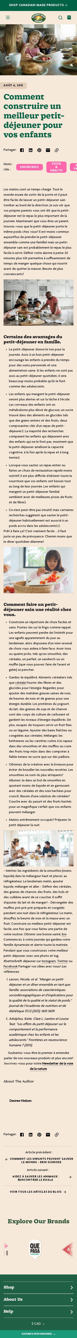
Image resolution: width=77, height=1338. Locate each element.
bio (64, 934)
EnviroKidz (29, 167)
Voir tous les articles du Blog (36, 1192)
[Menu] (8, 17)
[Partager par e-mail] (48, 150)
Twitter (62, 961)
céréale (20, 683)
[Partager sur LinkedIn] (30, 150)
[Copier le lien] (56, 150)
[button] (60, 17)
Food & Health (56, 167)
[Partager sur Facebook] (22, 150)
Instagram (49, 961)
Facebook (11, 966)
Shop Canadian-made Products (37, 5)
